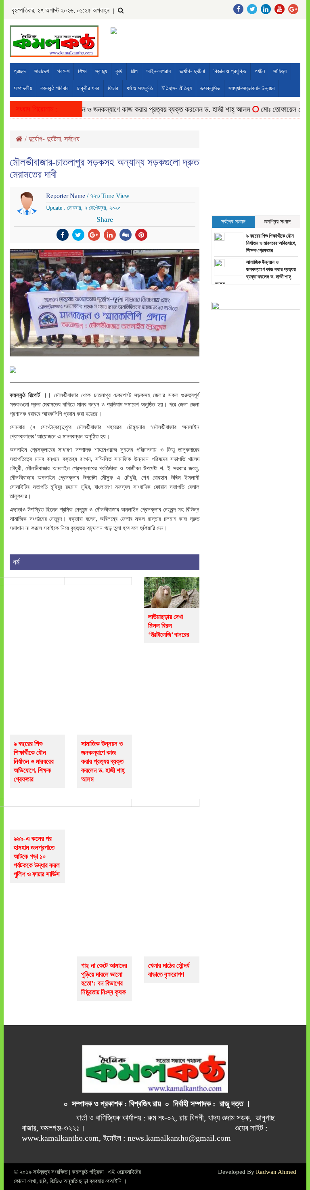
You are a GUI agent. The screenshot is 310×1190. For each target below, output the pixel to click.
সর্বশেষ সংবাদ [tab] (233, 222)
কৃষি (118, 71)
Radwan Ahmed (276, 1172)
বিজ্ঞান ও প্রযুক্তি (230, 71)
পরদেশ (63, 71)
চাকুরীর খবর (88, 88)
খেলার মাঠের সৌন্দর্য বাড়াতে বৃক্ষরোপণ (168, 970)
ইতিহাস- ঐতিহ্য (176, 88)
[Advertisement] (256, 171)
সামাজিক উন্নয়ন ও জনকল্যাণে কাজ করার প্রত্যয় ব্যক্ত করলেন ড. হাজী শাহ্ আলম (138, 109)
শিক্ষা (82, 71)
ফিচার (113, 88)
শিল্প (134, 71)
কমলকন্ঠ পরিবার (54, 88)
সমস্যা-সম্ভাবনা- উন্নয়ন (251, 88)
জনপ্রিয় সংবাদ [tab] (277, 222)
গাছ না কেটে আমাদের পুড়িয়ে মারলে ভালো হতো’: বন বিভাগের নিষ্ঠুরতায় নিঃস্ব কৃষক (104, 979)
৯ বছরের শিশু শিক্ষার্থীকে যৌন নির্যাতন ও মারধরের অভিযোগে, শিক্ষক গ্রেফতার (34, 761)
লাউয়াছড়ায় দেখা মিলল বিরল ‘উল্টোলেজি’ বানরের (168, 625)
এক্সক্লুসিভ (210, 88)
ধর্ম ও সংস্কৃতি (140, 88)
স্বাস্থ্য (101, 71)
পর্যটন (260, 71)
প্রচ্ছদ (20, 71)
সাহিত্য (280, 71)
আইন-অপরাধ (158, 71)
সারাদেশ (41, 71)
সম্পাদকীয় (23, 88)
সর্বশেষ (72, 139)
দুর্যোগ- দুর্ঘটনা (192, 71)
